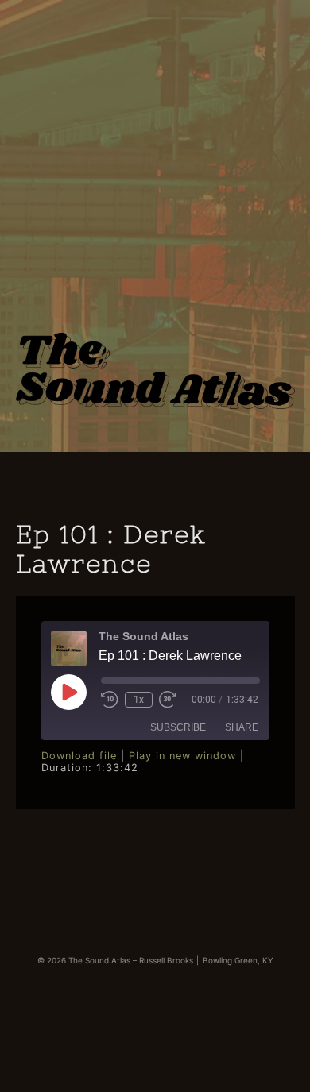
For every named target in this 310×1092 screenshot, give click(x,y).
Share (241, 727)
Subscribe (178, 727)
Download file (79, 756)
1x (139, 699)
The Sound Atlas (155, 349)
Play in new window (182, 756)
